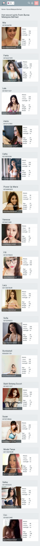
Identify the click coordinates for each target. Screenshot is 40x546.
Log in (32, 2)
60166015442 (6, 222)
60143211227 (6, 91)
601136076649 (7, 288)
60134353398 (6, 156)
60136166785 (6, 25)
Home (4, 9)
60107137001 (8, 124)
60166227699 (8, 58)
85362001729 (6, 353)
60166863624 (8, 189)
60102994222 (8, 321)
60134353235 (6, 485)
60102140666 (6, 419)
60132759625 (8, 255)
